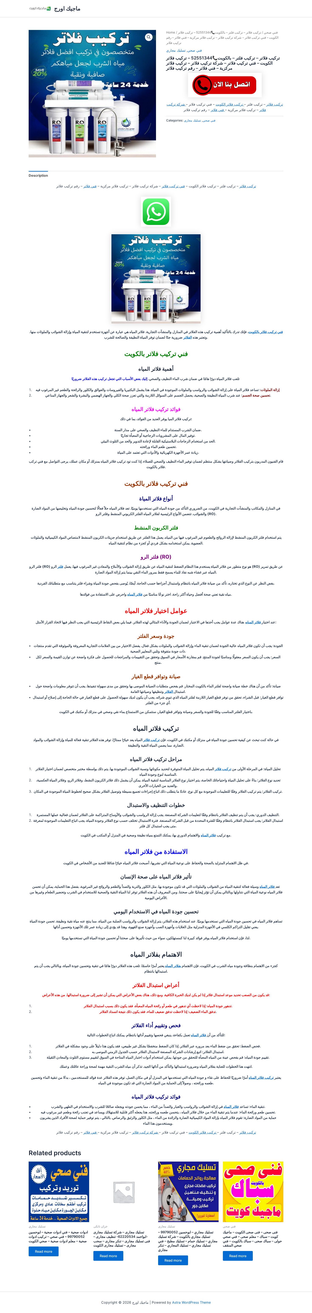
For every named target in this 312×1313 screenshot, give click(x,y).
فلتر (60, 566)
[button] (149, 37)
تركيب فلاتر (274, 104)
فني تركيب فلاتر (173, 186)
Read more (43, 1251)
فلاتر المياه (134, 594)
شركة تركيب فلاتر (145, 1132)
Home (170, 32)
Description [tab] (38, 175)
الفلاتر (187, 337)
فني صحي (271, 32)
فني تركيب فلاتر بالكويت (266, 332)
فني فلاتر (218, 110)
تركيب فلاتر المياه (261, 1077)
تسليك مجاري (176, 50)
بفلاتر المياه (173, 966)
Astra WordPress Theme (191, 1302)
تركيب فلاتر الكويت (230, 104)
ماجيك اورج (67, 8)
